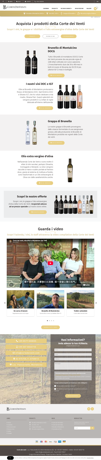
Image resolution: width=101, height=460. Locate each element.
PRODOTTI (32, 36)
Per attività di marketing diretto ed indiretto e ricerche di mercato (70, 389)
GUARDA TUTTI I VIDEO (50, 327)
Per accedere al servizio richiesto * (66, 386)
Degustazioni (79, 8)
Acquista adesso (38, 212)
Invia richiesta (73, 395)
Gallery (9, 431)
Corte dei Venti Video (58, 425)
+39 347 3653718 (27, 347)
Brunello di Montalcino (58, 427)
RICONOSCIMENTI (69, 36)
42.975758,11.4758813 (27, 359)
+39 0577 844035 (27, 341)
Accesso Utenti (67, 454)
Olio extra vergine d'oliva (87, 13)
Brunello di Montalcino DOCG (34, 13)
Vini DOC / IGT (53, 13)
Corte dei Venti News (58, 422)
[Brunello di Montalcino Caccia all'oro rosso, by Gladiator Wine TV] (50, 299)
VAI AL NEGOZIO (57, 75)
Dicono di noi (11, 429)
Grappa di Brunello (68, 13)
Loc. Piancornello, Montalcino (27, 365)
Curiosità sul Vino (57, 429)
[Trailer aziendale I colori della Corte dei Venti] (80, 299)
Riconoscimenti (66, 8)
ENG (97, 1)
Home (92, 17)
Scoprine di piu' (90, 457)
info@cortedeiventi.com (27, 353)
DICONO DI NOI (50, 36)
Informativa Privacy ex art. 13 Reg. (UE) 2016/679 (68, 375)
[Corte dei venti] (16, 409)
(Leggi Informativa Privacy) (37, 454)
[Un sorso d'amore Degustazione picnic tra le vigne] (20, 299)
